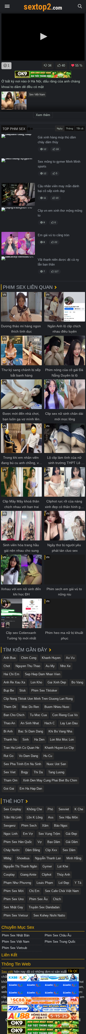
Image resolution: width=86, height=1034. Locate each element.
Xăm (45, 825)
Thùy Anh (63, 874)
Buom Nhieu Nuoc (57, 707)
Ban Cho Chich (14, 715)
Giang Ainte (28, 874)
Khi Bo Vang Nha (60, 731)
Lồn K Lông (35, 817)
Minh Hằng (73, 858)
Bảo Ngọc (61, 825)
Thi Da (38, 772)
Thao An (9, 723)
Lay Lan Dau (69, 723)
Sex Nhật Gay (13, 907)
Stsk (22, 690)
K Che (79, 809)
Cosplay (9, 874)
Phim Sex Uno (14, 899)
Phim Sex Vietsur (16, 915)
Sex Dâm (69, 850)
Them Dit (10, 707)
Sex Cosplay (12, 809)
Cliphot (46, 874)
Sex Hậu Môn (68, 817)
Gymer (47, 866)
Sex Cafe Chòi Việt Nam (62, 891)
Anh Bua (10, 658)
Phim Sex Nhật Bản (15, 935)
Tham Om (10, 780)
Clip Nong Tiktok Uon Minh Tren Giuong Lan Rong (38, 698)
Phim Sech (29, 825)
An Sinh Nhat (30, 723)
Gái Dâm (72, 842)
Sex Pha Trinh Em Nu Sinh (22, 764)
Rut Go (8, 756)
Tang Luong (56, 772)
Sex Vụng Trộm (49, 834)
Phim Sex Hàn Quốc (18, 842)
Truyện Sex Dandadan (44, 907)
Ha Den (39, 739)
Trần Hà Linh (12, 817)
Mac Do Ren (30, 707)
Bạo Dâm (53, 842)
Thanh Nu (10, 739)
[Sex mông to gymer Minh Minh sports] (18, 169)
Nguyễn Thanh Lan (48, 858)
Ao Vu (70, 658)
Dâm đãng (32, 850)
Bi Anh (8, 731)
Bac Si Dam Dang (30, 731)
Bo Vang (77, 682)
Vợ (40, 842)
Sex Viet (10, 772)
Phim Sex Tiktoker (44, 690)
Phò (50, 809)
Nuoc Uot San (56, 764)
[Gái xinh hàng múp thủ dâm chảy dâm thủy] (18, 145)
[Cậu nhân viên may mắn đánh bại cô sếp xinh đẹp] (18, 194)
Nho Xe (65, 666)
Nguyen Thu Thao (28, 666)
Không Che (34, 809)
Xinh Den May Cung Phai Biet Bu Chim (50, 780)
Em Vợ (28, 834)
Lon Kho (36, 682)
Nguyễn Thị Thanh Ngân (20, 866)
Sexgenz (10, 825)
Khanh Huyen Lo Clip (59, 747)
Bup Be (9, 690)
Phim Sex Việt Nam (15, 941)
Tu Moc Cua (38, 715)
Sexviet (64, 809)
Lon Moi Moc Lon (62, 739)
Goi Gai (9, 788)
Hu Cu (47, 756)
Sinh (25, 739)
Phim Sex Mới (14, 891)
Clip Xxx (51, 850)
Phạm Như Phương (17, 883)
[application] (43, 37)
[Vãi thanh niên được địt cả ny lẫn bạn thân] (18, 267)
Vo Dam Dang (28, 756)
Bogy (24, 772)
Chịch (57, 899)
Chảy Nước (12, 850)
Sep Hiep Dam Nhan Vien (42, 674)
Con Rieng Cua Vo (65, 715)
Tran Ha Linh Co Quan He (21, 747)
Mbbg (7, 858)
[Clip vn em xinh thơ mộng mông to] (18, 218)
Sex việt (7, 971)
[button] (43, 36)
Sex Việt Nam (37, 94)
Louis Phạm (45, 883)
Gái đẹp (71, 834)
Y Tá (78, 883)
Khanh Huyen (51, 658)
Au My (50, 666)
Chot (7, 666)
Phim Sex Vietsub (14, 948)
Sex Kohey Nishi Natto (49, 915)
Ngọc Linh (10, 834)
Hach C (49, 723)
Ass (51, 817)
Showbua (23, 858)
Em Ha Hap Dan (31, 788)
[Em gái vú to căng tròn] (18, 243)
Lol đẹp (64, 883)
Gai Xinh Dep (57, 682)
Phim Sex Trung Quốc (60, 941)
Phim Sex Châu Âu (58, 935)
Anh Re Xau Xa (14, 682)
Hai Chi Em (11, 674)
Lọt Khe (62, 866)
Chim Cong (28, 658)
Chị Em (34, 891)
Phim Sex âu (38, 899)
